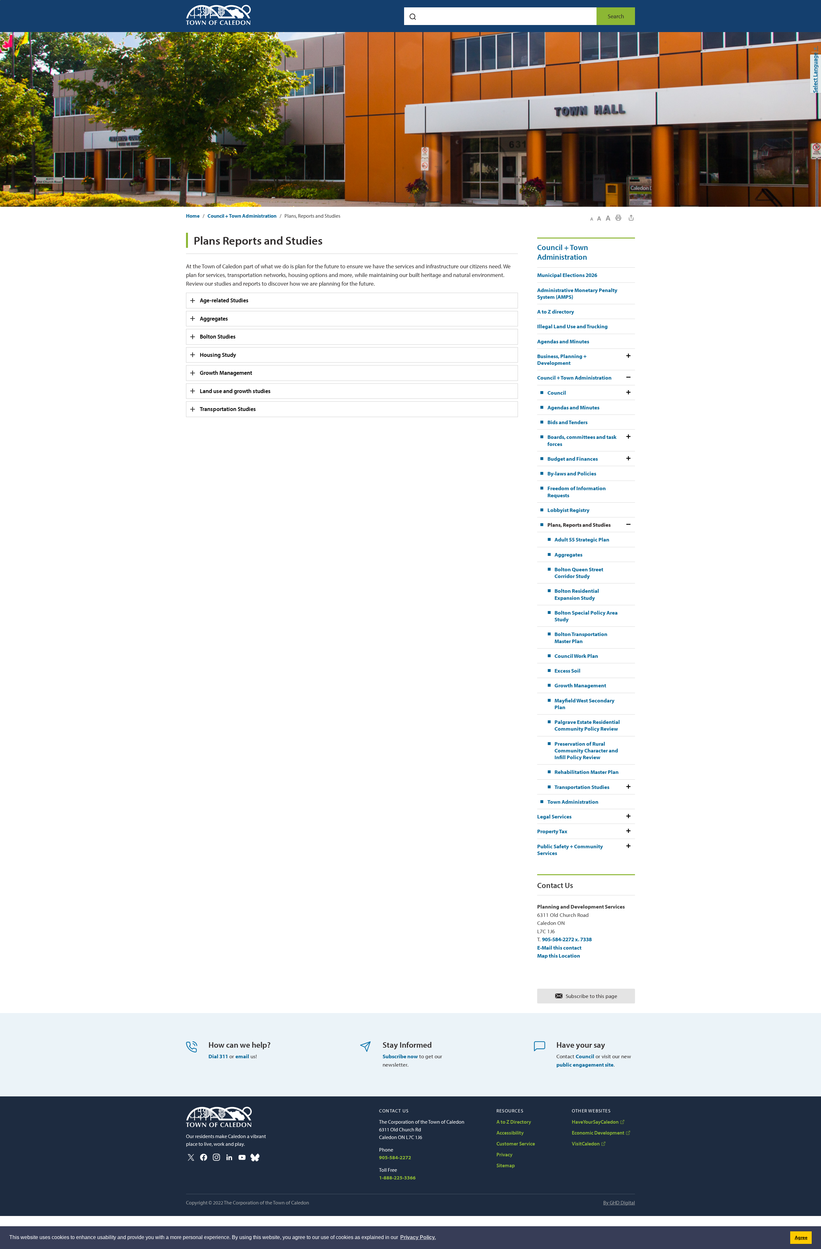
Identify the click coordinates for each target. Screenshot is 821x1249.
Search (616, 16)
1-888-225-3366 (397, 1177)
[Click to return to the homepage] (218, 15)
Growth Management (226, 372)
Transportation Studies (228, 409)
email (242, 1056)
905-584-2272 (395, 1157)
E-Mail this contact (559, 947)
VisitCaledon (586, 1143)
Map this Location (558, 955)
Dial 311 (218, 1056)
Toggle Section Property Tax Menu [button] (628, 831)
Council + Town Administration (241, 216)
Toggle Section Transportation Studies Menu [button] (628, 787)
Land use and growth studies (235, 391)
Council (585, 1056)
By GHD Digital (619, 1202)
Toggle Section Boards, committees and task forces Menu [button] (628, 440)
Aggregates (214, 318)
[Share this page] (631, 217)
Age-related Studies (224, 300)
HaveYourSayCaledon (595, 1122)
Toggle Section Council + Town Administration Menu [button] (628, 377)
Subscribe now (400, 1056)
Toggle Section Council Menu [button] (628, 392)
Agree (801, 1237)
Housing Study (218, 354)
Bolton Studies (218, 336)
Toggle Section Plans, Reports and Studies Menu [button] (628, 524)
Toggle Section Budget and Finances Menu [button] (628, 458)
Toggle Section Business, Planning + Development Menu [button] (628, 359)
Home (192, 216)
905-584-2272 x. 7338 (567, 939)
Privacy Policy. (418, 1237)
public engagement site (585, 1064)
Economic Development (598, 1132)
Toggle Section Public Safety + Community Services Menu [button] (628, 849)
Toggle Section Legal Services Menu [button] (628, 816)
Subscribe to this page (591, 996)
